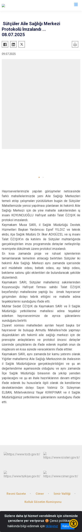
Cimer (40, 493)
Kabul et (67, 526)
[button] (39, 177)
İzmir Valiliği (62, 493)
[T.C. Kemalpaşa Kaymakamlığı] (22, 5)
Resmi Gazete (16, 493)
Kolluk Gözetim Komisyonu (43, 502)
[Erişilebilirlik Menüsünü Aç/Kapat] (73, 523)
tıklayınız (52, 526)
